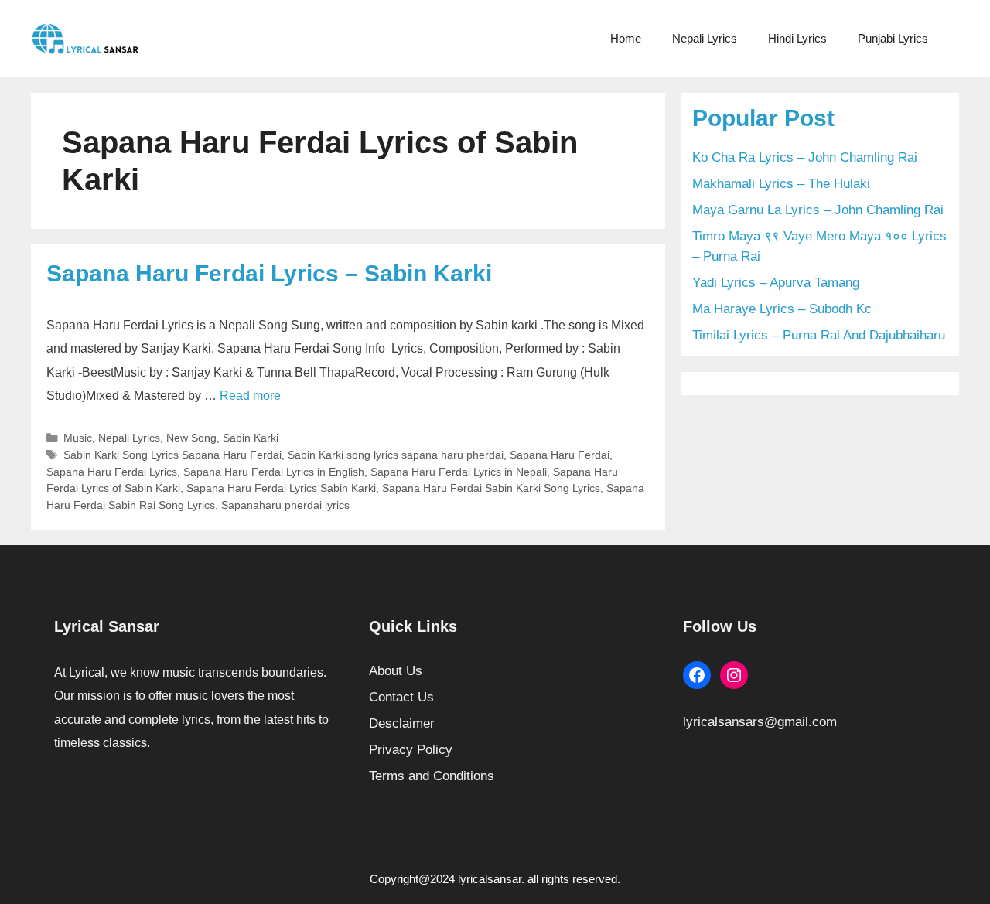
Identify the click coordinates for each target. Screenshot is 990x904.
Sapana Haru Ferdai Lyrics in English (273, 472)
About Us (395, 671)
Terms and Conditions (431, 776)
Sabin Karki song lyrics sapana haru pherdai (396, 455)
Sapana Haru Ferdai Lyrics (111, 472)
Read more (250, 395)
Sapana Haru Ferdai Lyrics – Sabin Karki (269, 273)
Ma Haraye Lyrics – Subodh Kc (782, 309)
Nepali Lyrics (704, 38)
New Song (191, 438)
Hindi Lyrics (797, 38)
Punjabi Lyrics (893, 38)
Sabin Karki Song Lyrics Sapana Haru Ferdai (172, 455)
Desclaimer (402, 723)
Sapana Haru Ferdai (559, 455)
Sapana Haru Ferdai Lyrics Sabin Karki (281, 488)
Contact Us (401, 697)
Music (77, 438)
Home (625, 38)
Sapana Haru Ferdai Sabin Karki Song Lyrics (491, 488)
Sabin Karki (250, 438)
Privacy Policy (410, 749)
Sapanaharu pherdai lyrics (285, 505)
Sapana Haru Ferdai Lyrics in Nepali (458, 472)
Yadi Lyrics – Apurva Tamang (775, 282)
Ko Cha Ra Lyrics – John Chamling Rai (804, 157)
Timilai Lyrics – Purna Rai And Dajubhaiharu (818, 335)
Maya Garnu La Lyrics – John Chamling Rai (818, 210)
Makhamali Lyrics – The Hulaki (781, 183)
